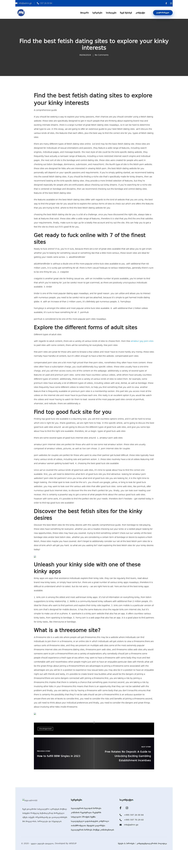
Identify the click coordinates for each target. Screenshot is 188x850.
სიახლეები (111, 12)
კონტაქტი (140, 12)
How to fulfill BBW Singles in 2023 (58, 756)
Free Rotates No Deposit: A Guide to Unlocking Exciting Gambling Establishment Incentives (128, 756)
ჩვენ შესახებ (126, 12)
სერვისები (97, 12)
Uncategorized (45, 729)
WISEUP (72, 843)
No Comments (102, 55)
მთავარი (84, 12)
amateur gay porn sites (142, 341)
